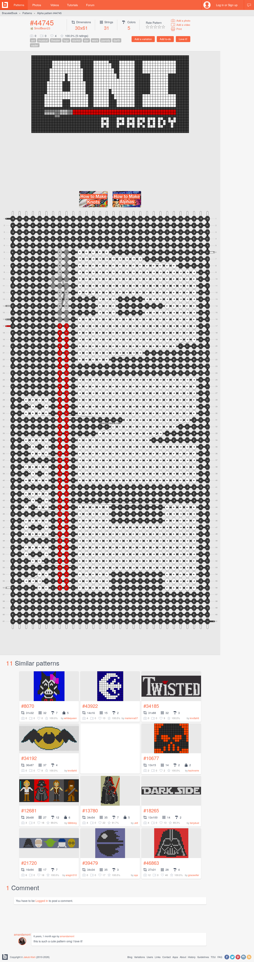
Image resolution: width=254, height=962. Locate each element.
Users (150, 957)
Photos (36, 5)
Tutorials (72, 5)
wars (95, 40)
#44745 (42, 22)
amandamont (22, 934)
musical (43, 40)
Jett (136, 822)
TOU (213, 957)
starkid (76, 40)
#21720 (29, 862)
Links (158, 957)
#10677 (151, 757)
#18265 (151, 810)
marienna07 (131, 718)
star (86, 40)
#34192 (29, 757)
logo (66, 40)
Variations (139, 957)
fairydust (194, 822)
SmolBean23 (42, 28)
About (183, 957)
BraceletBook (9, 13)
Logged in (42, 901)
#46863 (151, 862)
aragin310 (71, 875)
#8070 (27, 705)
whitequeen (70, 718)
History (191, 957)
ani (33, 40)
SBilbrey (72, 822)
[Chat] (249, 5)
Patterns (19, 5)
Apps (175, 957)
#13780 (90, 810)
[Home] (5, 5)
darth (117, 40)
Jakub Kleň (29, 957)
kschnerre (193, 770)
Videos (54, 5)
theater (55, 40)
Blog (129, 957)
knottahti (194, 718)
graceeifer (193, 875)
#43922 (90, 705)
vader (34, 45)
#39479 (90, 862)
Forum (90, 5)
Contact (166, 957)
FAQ (219, 957)
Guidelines (203, 957)
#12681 (29, 810)
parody (105, 40)
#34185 (151, 705)
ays (136, 875)
